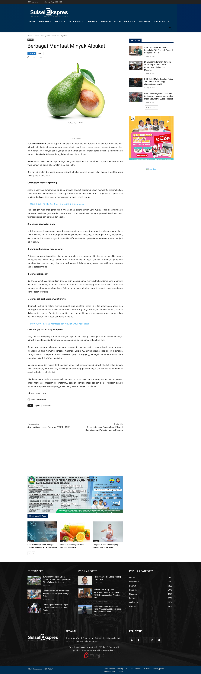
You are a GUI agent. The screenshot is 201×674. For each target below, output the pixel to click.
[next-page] (33, 553)
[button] (170, 28)
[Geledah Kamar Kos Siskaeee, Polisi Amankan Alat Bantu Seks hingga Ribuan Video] (85, 609)
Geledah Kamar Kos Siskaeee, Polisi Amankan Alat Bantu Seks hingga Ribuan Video (107, 609)
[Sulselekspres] (29, 399)
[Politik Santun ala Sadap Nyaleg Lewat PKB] (85, 580)
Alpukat (37, 405)
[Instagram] (152, 640)
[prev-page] (29, 553)
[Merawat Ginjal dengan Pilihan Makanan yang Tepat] (75, 531)
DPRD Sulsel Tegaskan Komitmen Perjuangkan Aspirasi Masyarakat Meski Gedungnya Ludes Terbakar (158, 96)
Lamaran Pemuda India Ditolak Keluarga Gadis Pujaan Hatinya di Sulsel (57, 593)
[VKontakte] (158, 640)
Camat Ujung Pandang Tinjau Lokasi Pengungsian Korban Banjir (55, 607)
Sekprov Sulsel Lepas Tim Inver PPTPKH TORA (48, 427)
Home (29, 36)
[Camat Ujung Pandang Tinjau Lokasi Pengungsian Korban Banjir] (34, 608)
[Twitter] (36, 410)
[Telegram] (49, 410)
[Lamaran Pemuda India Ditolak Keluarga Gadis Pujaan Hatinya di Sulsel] (34, 594)
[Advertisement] (75, 456)
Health (36, 36)
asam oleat (47, 405)
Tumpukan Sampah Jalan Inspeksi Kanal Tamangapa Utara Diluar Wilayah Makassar (57, 579)
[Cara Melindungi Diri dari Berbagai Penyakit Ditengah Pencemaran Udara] (42, 531)
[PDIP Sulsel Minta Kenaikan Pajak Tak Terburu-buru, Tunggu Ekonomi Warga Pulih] (135, 82)
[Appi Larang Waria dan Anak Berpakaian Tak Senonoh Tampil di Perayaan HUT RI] (135, 50)
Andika (39, 53)
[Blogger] (132, 640)
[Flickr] (145, 640)
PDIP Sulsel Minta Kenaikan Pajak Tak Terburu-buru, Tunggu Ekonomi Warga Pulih (158, 81)
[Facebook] (30, 410)
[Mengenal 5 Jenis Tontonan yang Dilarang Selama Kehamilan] (108, 531)
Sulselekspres (41, 400)
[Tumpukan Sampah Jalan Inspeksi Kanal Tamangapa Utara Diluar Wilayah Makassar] (34, 580)
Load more (150, 107)
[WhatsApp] (43, 410)
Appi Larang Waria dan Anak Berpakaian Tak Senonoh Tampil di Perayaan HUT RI (158, 50)
